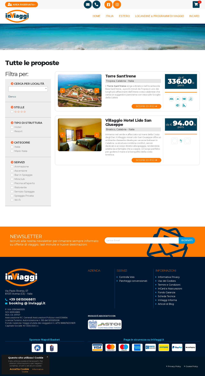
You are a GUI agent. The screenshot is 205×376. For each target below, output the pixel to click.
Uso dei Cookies (167, 280)
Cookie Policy (192, 366)
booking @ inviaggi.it (27, 303)
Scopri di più (145, 106)
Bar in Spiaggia (23, 174)
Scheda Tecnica (166, 296)
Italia (110, 16)
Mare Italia (20, 150)
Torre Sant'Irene (120, 76)
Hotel (17, 127)
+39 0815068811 (22, 299)
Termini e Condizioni (169, 284)
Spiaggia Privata (24, 195)
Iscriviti (187, 240)
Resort (18, 131)
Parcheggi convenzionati (133, 280)
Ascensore (20, 170)
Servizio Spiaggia (24, 191)
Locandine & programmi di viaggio (159, 16)
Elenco (12, 96)
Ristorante (20, 187)
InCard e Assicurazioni (170, 288)
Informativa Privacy (169, 277)
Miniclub (19, 179)
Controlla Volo (127, 277)
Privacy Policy (174, 366)
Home (96, 16)
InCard (194, 16)
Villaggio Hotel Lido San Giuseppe (128, 122)
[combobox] (28, 89)
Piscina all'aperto (24, 183)
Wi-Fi (17, 199)
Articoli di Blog (166, 304)
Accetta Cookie (19, 369)
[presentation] (62, 90)
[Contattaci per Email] (88, 4)
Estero (124, 16)
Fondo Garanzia (166, 292)
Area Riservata (23, 4)
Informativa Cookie (32, 370)
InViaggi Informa (167, 300)
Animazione (21, 166)
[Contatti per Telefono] (96, 4)
